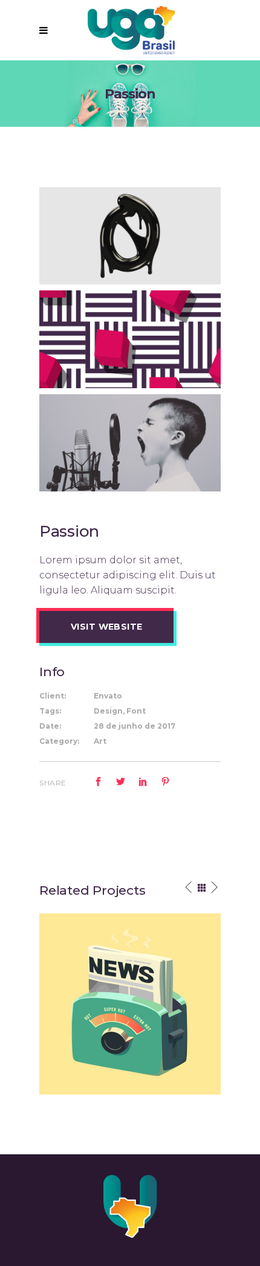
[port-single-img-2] (130, 338)
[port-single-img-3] (130, 235)
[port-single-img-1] (130, 442)
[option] (130, 1004)
